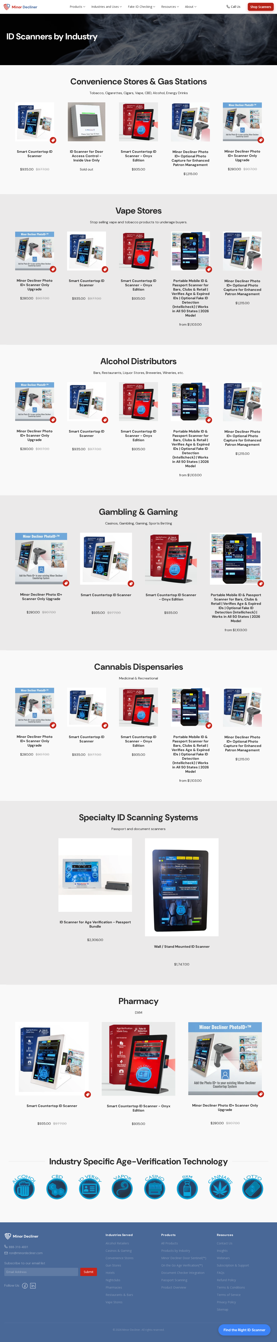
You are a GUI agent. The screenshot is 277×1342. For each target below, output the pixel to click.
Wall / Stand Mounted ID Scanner (182, 946)
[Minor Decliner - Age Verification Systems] (20, 6)
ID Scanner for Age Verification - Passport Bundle (95, 924)
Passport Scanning (174, 1280)
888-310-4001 (18, 1247)
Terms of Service (229, 1295)
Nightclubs (113, 1280)
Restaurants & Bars (119, 1295)
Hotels (110, 1273)
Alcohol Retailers (117, 1243)
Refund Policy (226, 1280)
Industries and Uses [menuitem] (105, 7)
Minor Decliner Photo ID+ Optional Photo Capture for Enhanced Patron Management (190, 158)
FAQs (220, 1273)
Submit (88, 1272)
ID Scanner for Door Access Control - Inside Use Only (86, 156)
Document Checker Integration (183, 1273)
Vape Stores (114, 1302)
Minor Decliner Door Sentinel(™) (183, 1258)
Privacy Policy (226, 1302)
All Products (169, 1243)
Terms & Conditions (231, 1287)
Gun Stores (113, 1265)
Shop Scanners (260, 7)
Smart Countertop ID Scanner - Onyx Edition (138, 156)
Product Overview (173, 1287)
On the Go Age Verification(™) (182, 1265)
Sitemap (222, 1309)
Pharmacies (114, 1287)
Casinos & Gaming (119, 1251)
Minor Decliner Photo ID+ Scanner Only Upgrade (242, 155)
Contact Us (224, 1243)
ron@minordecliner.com (26, 1253)
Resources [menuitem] (168, 7)
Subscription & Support (233, 1265)
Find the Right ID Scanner (244, 1330)
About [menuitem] (189, 7)
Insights (222, 1251)
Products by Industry (175, 1251)
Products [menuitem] (76, 7)
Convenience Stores (120, 1258)
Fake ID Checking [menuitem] (140, 7)
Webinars (223, 1258)
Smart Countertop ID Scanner (34, 153)
